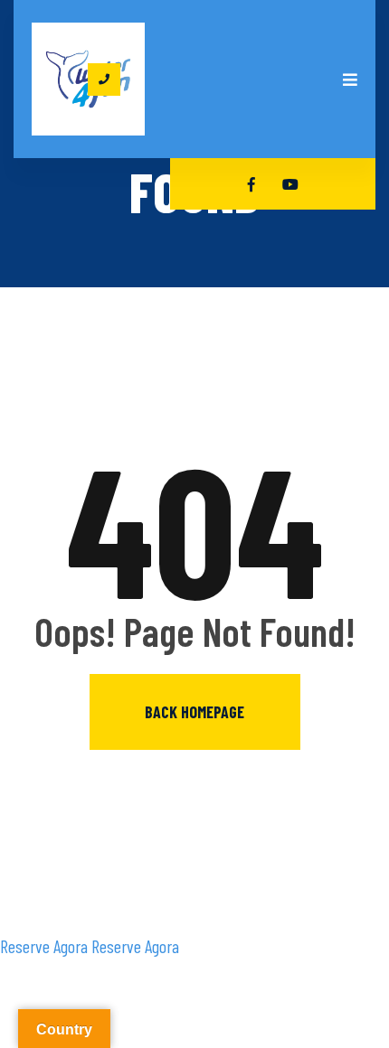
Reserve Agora (44, 946)
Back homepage (194, 712)
